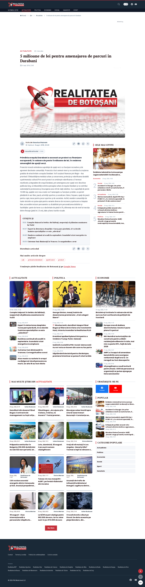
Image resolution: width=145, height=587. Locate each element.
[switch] (125, 4)
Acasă (24, 15)
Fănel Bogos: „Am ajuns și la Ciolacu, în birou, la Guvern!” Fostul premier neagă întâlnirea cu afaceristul (50, 415)
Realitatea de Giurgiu (109, 567)
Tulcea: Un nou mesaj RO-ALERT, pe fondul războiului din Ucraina (50, 481)
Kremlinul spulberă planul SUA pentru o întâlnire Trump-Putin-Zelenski (70, 337)
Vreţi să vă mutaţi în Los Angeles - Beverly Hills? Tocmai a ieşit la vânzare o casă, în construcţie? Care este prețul (78, 449)
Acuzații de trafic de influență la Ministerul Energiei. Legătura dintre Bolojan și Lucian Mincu (77, 484)
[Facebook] (132, 4)
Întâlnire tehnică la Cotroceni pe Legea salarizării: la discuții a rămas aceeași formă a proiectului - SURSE (109, 176)
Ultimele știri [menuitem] (13, 10)
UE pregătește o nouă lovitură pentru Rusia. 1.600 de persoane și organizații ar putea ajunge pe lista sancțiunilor (119, 370)
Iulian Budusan (30, 407)
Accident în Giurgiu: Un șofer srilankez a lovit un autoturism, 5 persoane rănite (111, 188)
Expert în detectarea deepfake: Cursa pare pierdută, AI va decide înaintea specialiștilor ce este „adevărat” (54, 230)
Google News (70, 266)
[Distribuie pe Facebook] (78, 144)
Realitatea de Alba (80, 567)
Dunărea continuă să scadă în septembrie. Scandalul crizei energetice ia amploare (57, 236)
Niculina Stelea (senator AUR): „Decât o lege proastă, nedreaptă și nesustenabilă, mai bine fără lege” (111, 222)
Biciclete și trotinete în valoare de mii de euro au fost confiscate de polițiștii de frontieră (114, 315)
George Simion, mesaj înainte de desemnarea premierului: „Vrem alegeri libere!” (70, 315)
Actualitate (39, 15)
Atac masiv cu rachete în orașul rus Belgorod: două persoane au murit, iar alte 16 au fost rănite (32, 361)
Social (100, 183)
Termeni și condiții (20, 555)
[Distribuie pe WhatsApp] (83, 144)
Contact (10, 555)
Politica (100, 217)
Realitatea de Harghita (66, 567)
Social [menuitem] (57, 10)
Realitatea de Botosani (25, 476)
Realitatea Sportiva (25, 567)
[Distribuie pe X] (88, 144)
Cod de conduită (52, 555)
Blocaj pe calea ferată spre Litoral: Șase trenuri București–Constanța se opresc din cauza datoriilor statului (78, 415)
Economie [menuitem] (47, 10)
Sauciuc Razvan (40, 142)
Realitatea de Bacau (14, 570)
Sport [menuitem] (75, 10)
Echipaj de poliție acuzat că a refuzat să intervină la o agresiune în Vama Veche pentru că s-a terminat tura (111, 211)
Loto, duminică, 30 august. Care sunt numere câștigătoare (50, 447)
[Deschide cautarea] (119, 4)
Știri (31, 15)
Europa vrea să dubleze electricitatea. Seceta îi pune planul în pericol (117, 328)
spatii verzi (50, 260)
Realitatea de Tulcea (62, 570)
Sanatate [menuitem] (66, 10)
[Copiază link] (74, 144)
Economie (96, 178)
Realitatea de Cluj (75, 570)
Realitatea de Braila (94, 567)
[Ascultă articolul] (140, 571)
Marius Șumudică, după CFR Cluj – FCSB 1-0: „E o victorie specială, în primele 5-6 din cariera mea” (111, 199)
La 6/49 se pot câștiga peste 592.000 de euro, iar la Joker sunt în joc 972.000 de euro (51, 517)
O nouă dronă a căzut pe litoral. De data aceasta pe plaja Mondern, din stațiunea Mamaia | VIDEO (78, 519)
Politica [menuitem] (37, 10)
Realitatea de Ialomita (46, 570)
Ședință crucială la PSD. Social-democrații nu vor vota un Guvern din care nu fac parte (72, 346)
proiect (61, 260)
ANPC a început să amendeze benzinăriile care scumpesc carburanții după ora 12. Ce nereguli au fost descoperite (117, 356)
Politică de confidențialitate (37, 555)
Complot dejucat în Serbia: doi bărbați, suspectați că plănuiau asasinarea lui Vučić (57, 223)
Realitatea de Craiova (50, 567)
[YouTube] (135, 4)
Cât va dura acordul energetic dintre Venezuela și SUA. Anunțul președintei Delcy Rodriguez (22, 484)
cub (22, 260)
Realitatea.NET (12, 567)
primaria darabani (35, 260)
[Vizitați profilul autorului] (22, 144)
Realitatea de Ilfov (123, 567)
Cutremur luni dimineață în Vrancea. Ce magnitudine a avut (52, 241)
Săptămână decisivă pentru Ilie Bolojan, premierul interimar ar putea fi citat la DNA (72, 354)
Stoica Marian (87, 441)
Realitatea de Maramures (29, 570)
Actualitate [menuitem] (26, 10)
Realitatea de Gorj (88, 570)
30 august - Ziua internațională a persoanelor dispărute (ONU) (20, 519)
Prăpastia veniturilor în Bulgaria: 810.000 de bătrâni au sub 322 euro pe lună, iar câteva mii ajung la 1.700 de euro (22, 449)
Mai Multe (51, 528)
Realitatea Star (37, 567)
